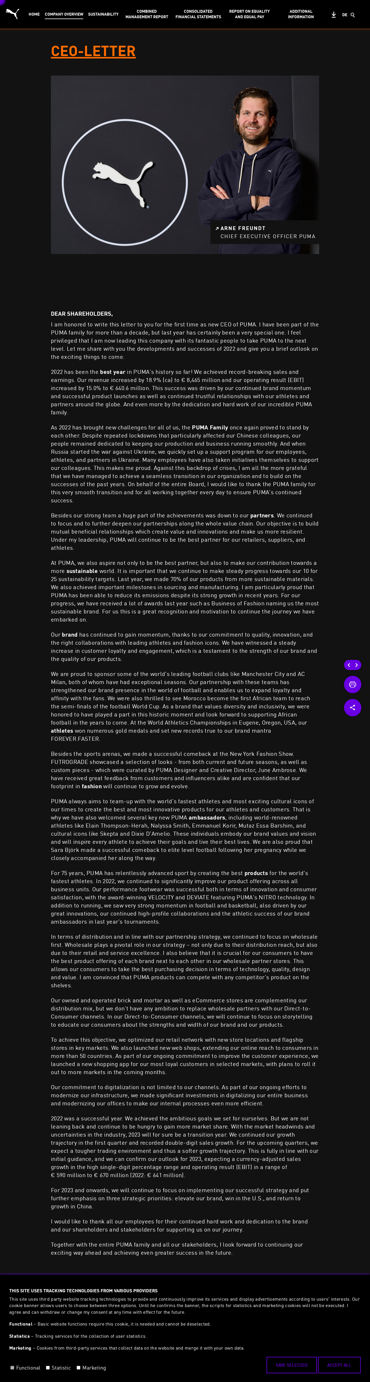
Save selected (292, 1365)
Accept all (339, 1365)
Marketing (94, 1367)
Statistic (61, 1367)
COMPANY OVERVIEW (64, 14)
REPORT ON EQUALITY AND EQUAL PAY (249, 14)
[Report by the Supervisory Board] (357, 665)
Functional (28, 1367)
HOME (34, 14)
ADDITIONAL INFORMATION (301, 14)
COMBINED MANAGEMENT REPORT (146, 14)
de (344, 14)
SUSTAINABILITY (103, 14)
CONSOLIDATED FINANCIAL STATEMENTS (198, 14)
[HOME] (349, 665)
